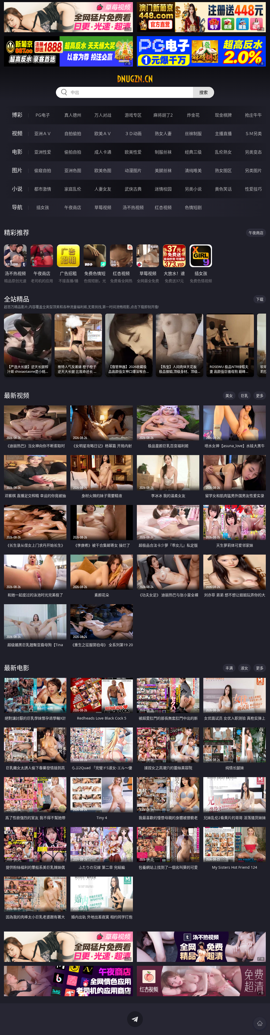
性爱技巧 (253, 189)
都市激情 (42, 189)
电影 (17, 151)
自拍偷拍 (72, 133)
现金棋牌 (223, 115)
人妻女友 (102, 189)
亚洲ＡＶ (42, 133)
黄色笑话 (223, 189)
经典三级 (193, 152)
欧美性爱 (133, 152)
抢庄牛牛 (253, 115)
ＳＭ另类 (253, 133)
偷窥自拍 (42, 170)
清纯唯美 (193, 170)
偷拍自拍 (72, 152)
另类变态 (253, 152)
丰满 (229, 667)
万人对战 (102, 115)
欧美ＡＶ (102, 133)
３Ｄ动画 (133, 133)
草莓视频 (102, 207)
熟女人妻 (163, 133)
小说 (17, 188)
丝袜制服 (193, 133)
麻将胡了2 (163, 115)
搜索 (203, 92)
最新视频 (16, 395)
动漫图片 (133, 170)
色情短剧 (193, 207)
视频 (17, 133)
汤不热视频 (133, 207)
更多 (259, 395)
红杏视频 (163, 207)
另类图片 (253, 170)
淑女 (244, 667)
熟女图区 (223, 170)
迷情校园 (163, 189)
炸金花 (193, 115)
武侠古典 (133, 189)
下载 (259, 299)
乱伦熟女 (223, 152)
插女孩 (42, 207)
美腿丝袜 (163, 170)
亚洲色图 (72, 170)
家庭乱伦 (72, 189)
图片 (17, 170)
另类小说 (193, 189)
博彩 (17, 115)
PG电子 (43, 115)
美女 (229, 395)
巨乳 (244, 395)
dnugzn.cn (135, 79)
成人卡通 (102, 152)
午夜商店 (72, 207)
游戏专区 (133, 115)
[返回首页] (259, 1023)
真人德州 (72, 115)
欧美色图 (102, 170)
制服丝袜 (163, 152)
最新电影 (16, 667)
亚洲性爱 (42, 152)
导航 (17, 207)
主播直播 (223, 133)
